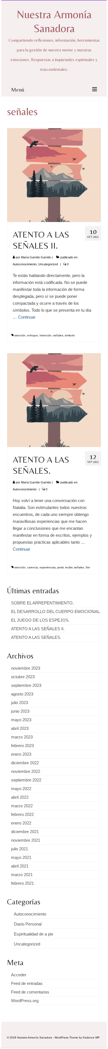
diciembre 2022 (25, 762)
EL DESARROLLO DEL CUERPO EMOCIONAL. (56, 611)
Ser (88, 567)
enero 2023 (21, 754)
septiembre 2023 (26, 685)
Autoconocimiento (25, 264)
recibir (68, 567)
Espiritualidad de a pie (33, 934)
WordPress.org (24, 1000)
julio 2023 (19, 702)
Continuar (26, 317)
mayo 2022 (21, 788)
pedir (60, 567)
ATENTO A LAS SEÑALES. (36, 637)
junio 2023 (20, 711)
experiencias (48, 567)
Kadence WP (91, 1037)
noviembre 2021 (25, 840)
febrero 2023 (22, 745)
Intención (46, 335)
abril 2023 (20, 728)
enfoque (32, 335)
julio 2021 (19, 848)
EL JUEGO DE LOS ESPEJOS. (40, 620)
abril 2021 (20, 866)
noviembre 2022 (25, 771)
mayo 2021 (21, 857)
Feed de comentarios (30, 992)
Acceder (18, 974)
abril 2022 (20, 797)
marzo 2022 (22, 805)
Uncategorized (48, 264)
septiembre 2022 (26, 780)
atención (19, 335)
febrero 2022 (22, 814)
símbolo (70, 335)
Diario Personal (28, 924)
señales (58, 335)
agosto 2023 (22, 694)
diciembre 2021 (25, 831)
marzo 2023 (22, 737)
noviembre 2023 (25, 668)
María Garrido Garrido (36, 257)
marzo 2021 (22, 874)
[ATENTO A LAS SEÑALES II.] (54, 174)
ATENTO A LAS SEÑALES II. (38, 628)
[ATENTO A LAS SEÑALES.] (54, 399)
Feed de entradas (27, 983)
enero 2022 (21, 823)
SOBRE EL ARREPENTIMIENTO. (42, 603)
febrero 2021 (22, 883)
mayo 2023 (21, 719)
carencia (32, 567)
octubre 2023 (23, 676)
